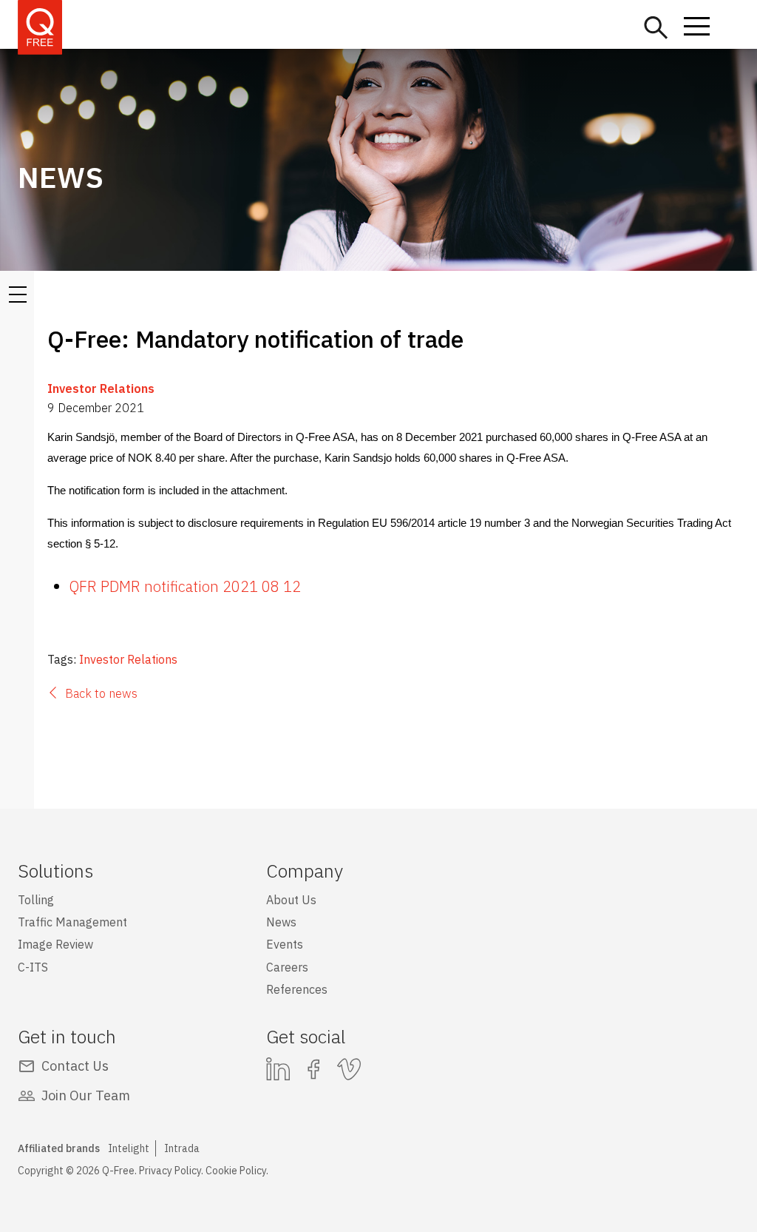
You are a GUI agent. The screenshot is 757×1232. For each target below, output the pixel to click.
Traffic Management (72, 922)
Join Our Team (85, 1095)
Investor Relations (101, 388)
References (296, 989)
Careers (287, 967)
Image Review (55, 944)
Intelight (128, 1148)
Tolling (36, 899)
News (281, 922)
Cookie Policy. (237, 1170)
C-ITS (33, 967)
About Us (291, 899)
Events (284, 944)
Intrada (182, 1148)
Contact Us (75, 1065)
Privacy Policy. (171, 1170)
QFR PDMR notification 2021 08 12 (185, 586)
